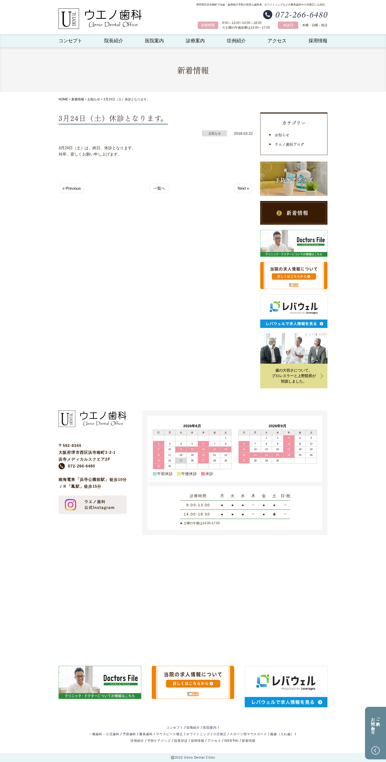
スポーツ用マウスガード (248, 734)
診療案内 (195, 40)
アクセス (277, 40)
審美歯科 (146, 734)
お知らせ (93, 99)
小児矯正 (220, 734)
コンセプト (70, 40)
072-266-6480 (81, 466)
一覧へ (159, 188)
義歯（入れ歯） (282, 734)
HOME (63, 99)
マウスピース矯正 (169, 734)
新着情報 (77, 99)
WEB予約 (231, 741)
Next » (243, 188)
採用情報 (318, 40)
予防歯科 (129, 734)
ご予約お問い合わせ (375, 724)
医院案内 (154, 40)
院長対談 (181, 741)
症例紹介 (236, 40)
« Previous (71, 188)
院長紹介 (113, 40)
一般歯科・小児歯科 (104, 734)
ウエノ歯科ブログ (289, 144)
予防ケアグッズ (159, 741)
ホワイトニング (198, 734)
